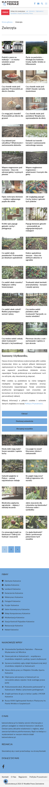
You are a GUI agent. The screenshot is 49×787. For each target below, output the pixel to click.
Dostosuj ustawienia (24, 421)
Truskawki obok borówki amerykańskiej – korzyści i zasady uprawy (36, 284)
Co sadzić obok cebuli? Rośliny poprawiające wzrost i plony (11, 311)
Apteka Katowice (12, 585)
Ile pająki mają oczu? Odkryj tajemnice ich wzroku (34, 478)
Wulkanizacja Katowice (14, 618)
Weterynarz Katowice (14, 597)
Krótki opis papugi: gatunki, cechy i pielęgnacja (10, 226)
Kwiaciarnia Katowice (14, 593)
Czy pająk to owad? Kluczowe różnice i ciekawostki (34, 451)
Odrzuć (24, 414)
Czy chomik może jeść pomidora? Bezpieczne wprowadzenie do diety (36, 116)
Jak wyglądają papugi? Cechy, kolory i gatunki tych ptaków (35, 199)
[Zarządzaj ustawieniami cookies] (6, 781)
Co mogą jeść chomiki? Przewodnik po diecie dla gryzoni (12, 116)
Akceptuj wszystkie (24, 429)
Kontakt (42, 751)
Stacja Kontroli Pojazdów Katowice (19, 622)
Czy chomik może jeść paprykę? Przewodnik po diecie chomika (12, 89)
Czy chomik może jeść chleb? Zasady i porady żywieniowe (35, 89)
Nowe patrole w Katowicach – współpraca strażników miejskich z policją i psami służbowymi (25, 657)
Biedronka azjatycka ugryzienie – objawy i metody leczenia (11, 505)
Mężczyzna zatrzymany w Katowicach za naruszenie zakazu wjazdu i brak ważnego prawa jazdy (25, 680)
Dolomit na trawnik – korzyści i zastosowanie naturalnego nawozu (35, 143)
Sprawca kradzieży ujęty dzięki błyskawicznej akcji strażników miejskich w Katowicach (26, 664)
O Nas (13, 777)
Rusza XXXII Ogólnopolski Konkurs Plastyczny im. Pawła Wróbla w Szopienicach (25, 702)
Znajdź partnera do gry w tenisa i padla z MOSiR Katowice (25, 695)
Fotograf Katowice (12, 601)
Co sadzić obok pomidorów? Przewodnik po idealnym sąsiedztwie (12, 255)
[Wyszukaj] (42, 4)
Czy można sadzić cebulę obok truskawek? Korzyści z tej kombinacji (12, 341)
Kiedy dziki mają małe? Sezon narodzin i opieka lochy (12, 451)
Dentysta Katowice (13, 581)
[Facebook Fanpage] (34, 3)
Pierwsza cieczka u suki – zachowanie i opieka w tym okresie (36, 341)
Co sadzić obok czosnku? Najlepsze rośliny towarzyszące (12, 284)
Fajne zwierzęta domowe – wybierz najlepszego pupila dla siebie (12, 199)
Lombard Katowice (12, 589)
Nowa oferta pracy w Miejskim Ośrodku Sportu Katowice (24, 671)
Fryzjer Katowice (12, 605)
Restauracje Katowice (14, 626)
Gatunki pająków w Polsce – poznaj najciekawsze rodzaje (11, 478)
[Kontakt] (38, 3)
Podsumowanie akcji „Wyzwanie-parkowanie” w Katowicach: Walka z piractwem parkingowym (25, 688)
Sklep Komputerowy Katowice (17, 613)
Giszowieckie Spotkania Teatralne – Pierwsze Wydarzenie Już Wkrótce (23, 650)
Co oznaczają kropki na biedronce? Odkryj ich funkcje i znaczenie (11, 534)
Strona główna (7, 22)
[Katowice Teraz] (10, 3)
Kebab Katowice (11, 630)
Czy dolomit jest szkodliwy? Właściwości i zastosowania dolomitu (12, 143)
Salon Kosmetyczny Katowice (17, 609)
